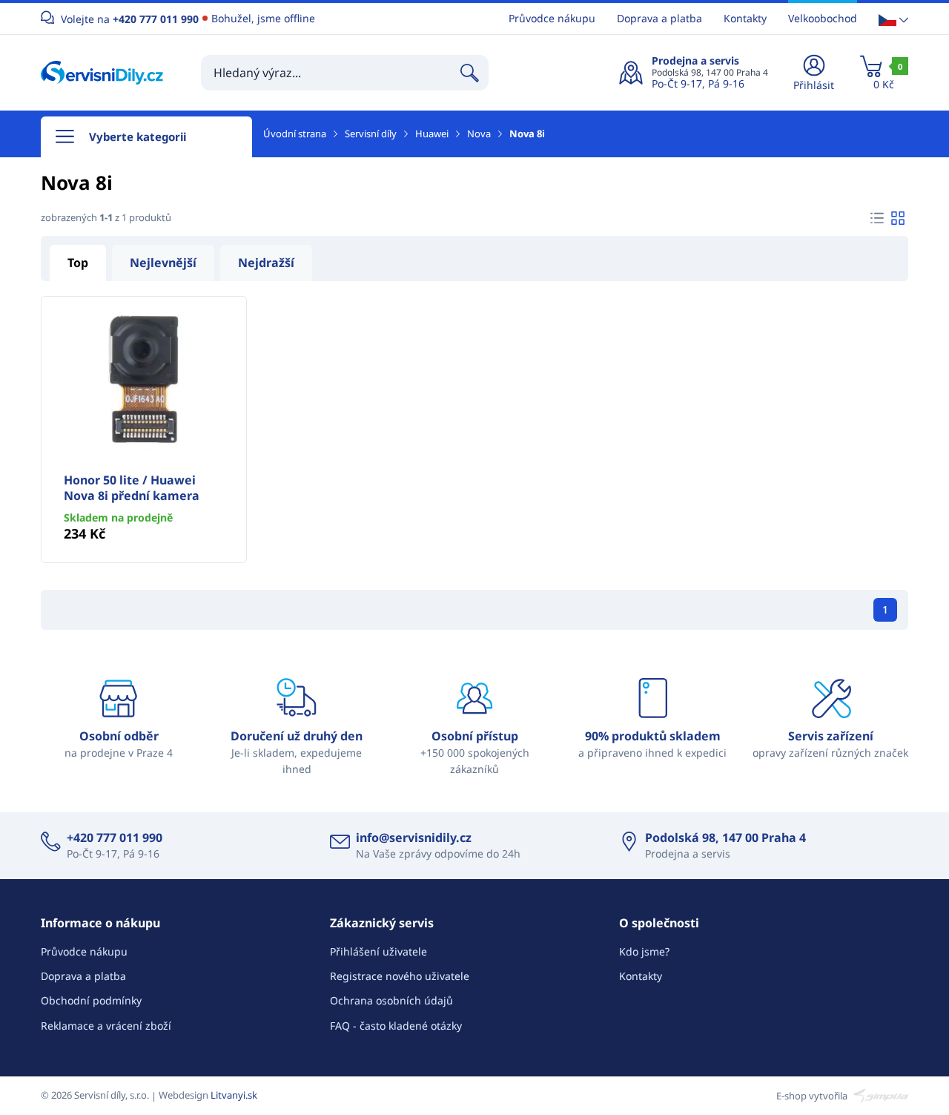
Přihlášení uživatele (378, 951)
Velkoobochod (822, 18)
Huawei (432, 133)
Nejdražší (266, 262)
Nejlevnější (163, 262)
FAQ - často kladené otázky (396, 1026)
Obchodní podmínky (91, 1000)
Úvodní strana (294, 133)
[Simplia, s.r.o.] (879, 1095)
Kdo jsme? (644, 951)
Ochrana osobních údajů (391, 1000)
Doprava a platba (659, 18)
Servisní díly (371, 133)
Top (77, 262)
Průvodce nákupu (552, 18)
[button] (893, 19)
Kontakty (745, 18)
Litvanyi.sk (234, 1095)
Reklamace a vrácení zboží (106, 1026)
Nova (479, 133)
